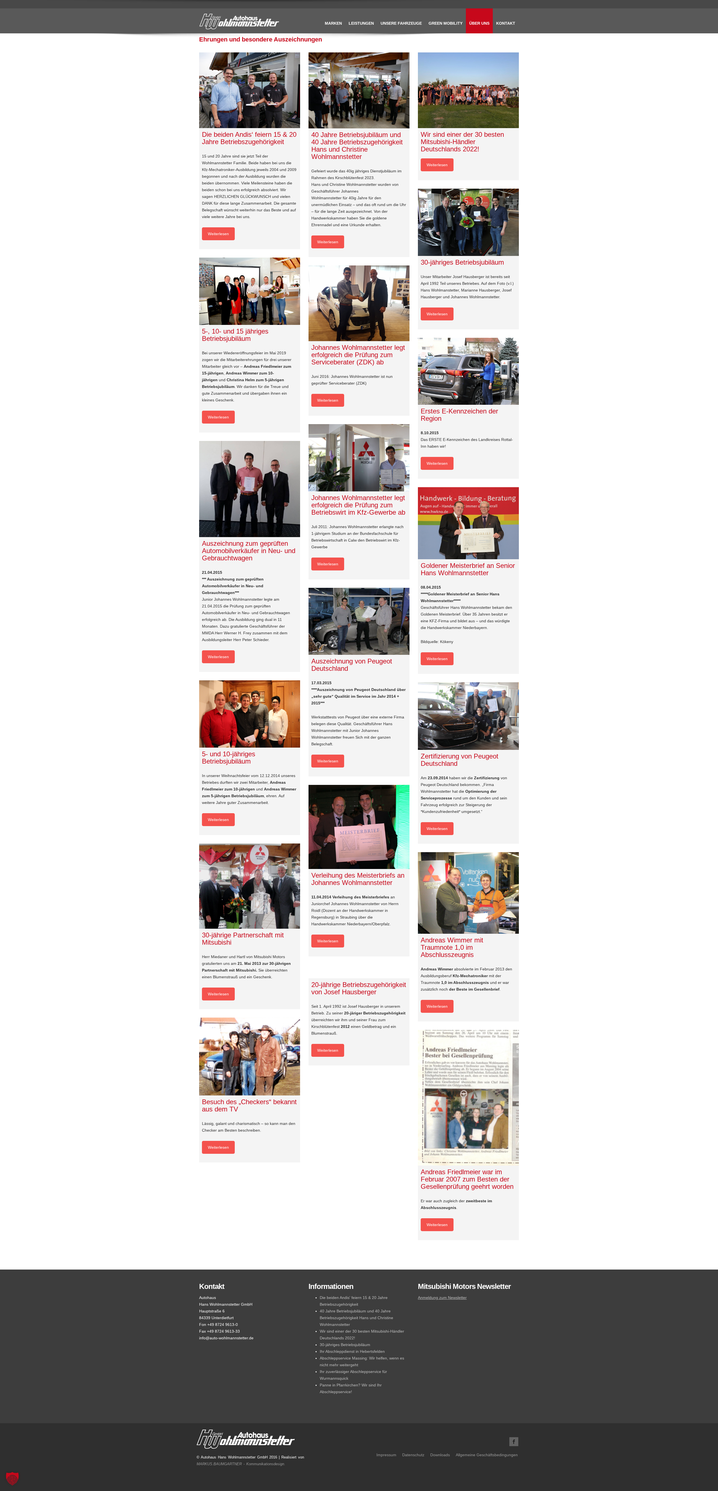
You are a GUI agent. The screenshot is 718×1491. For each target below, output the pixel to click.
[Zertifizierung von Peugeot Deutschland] (468, 716)
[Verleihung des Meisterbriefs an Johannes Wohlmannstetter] (359, 827)
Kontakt (505, 23)
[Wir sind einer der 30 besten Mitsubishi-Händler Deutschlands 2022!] (468, 90)
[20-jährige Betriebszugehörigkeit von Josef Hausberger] (359, 971)
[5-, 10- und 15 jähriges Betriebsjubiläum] (249, 291)
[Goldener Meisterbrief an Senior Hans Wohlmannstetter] (468, 523)
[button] (12, 1478)
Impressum (386, 1455)
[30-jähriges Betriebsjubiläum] (468, 222)
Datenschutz (413, 1455)
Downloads (440, 1455)
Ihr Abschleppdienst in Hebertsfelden (352, 1351)
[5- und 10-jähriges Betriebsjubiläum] (249, 714)
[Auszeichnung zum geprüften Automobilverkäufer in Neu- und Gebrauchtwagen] (249, 489)
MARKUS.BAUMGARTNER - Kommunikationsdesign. (241, 1464)
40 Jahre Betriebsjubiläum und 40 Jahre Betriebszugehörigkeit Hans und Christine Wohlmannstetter (356, 1318)
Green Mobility (445, 23)
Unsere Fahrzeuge (401, 23)
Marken (333, 23)
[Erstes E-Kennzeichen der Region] (468, 371)
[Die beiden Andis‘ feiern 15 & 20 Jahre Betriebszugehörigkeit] (249, 90)
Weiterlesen (218, 234)
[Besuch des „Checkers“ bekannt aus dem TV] (249, 1056)
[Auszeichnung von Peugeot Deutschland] (359, 621)
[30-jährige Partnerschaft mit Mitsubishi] (249, 885)
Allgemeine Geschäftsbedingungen (487, 1455)
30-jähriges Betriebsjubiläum (345, 1344)
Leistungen (361, 23)
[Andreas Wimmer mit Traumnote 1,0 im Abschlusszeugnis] (468, 892)
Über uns (479, 23)
